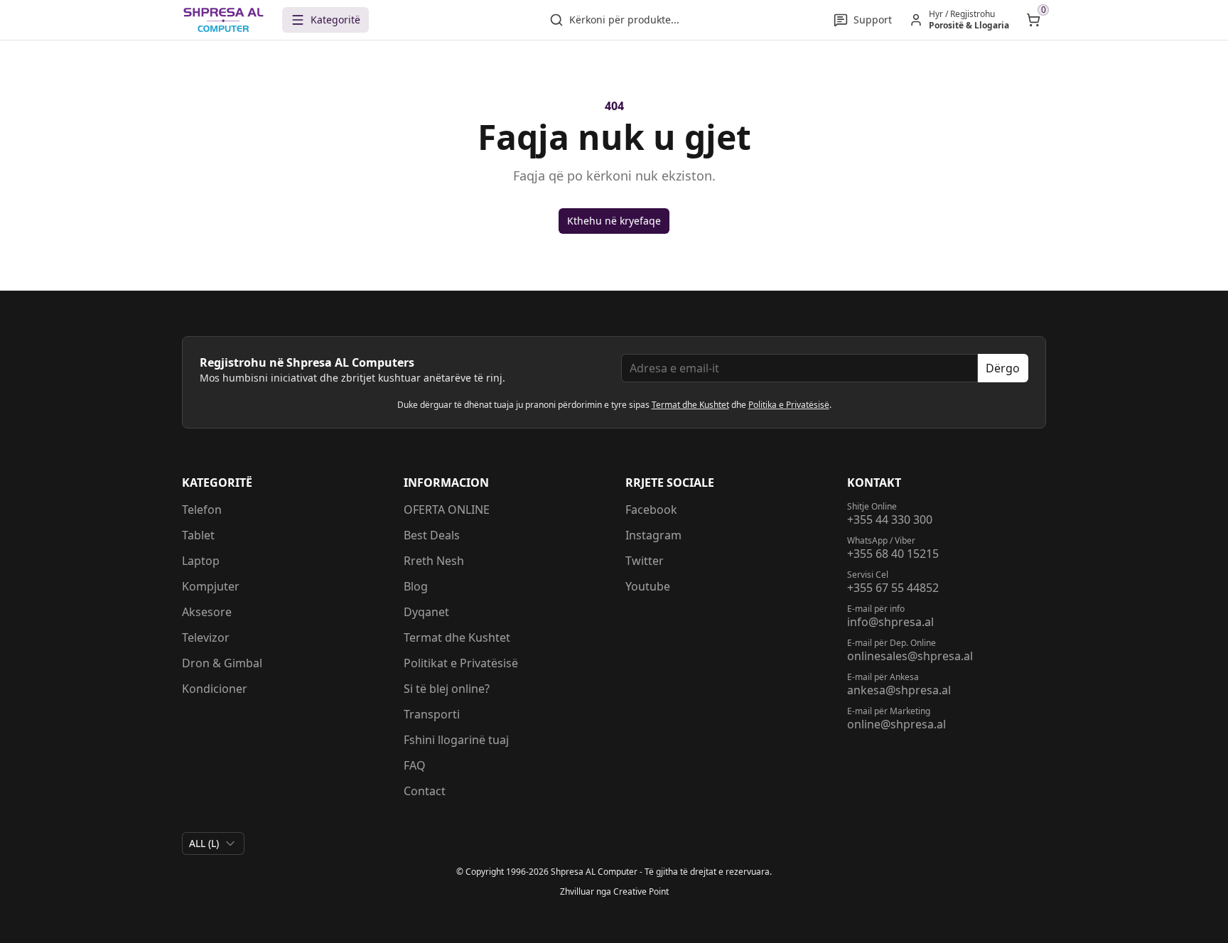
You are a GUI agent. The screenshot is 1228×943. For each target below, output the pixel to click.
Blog (416, 586)
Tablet (198, 535)
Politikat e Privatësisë (461, 663)
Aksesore (207, 612)
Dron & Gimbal (222, 663)
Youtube (647, 586)
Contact (425, 791)
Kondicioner (214, 688)
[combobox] (213, 843)
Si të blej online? (447, 688)
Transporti (432, 714)
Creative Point (641, 891)
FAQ (415, 765)
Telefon (202, 509)
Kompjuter (210, 586)
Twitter (644, 561)
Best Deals (432, 535)
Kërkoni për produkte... (624, 19)
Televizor (206, 637)
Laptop (201, 561)
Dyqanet (426, 612)
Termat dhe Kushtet (690, 405)
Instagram (653, 535)
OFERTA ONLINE (447, 509)
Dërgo (1003, 368)
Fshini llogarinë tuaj (456, 740)
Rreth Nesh (434, 561)
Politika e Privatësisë (788, 405)
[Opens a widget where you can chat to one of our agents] (1175, 918)
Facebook (651, 509)
